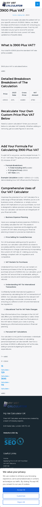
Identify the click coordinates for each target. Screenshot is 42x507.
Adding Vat (21, 15)
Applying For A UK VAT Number (15, 461)
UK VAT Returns (9, 463)
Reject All (21, 502)
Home (14, 15)
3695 (3, 378)
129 (2, 372)
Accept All (21, 490)
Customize (21, 496)
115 (2, 385)
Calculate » (5, 370)
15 (2, 366)
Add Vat (6, 466)
